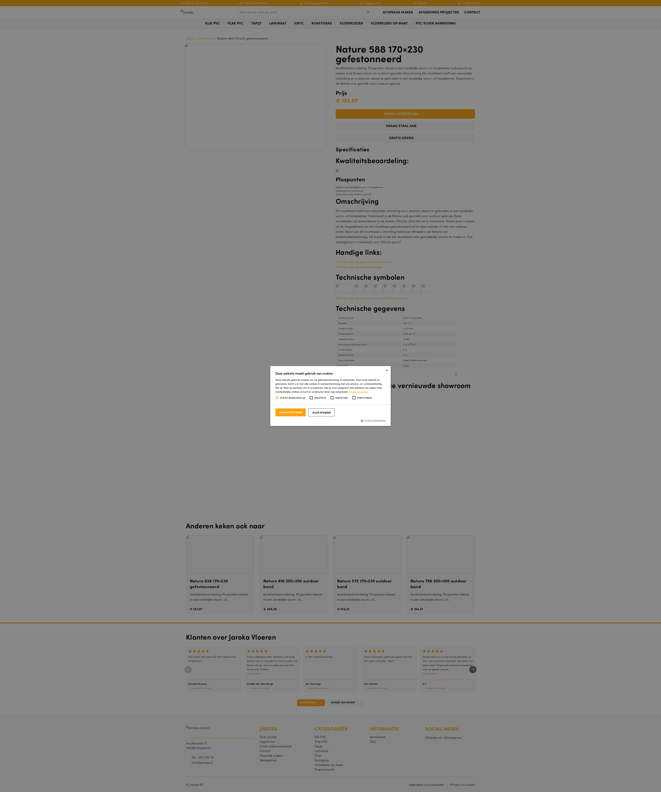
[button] (330, 420)
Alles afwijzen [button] (321, 412)
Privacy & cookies (358, 391)
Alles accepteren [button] (290, 412)
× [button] (387, 370)
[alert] (330, 396)
